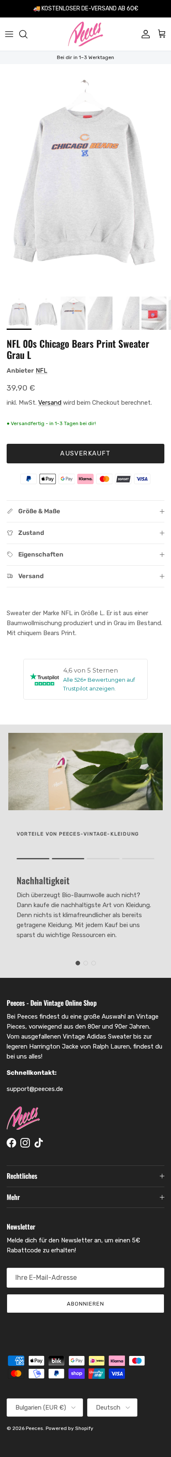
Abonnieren (85, 1304)
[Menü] (9, 34)
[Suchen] (27, 34)
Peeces (34, 1428)
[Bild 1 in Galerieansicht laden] (85, 178)
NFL (41, 370)
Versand (49, 402)
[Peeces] (85, 34)
